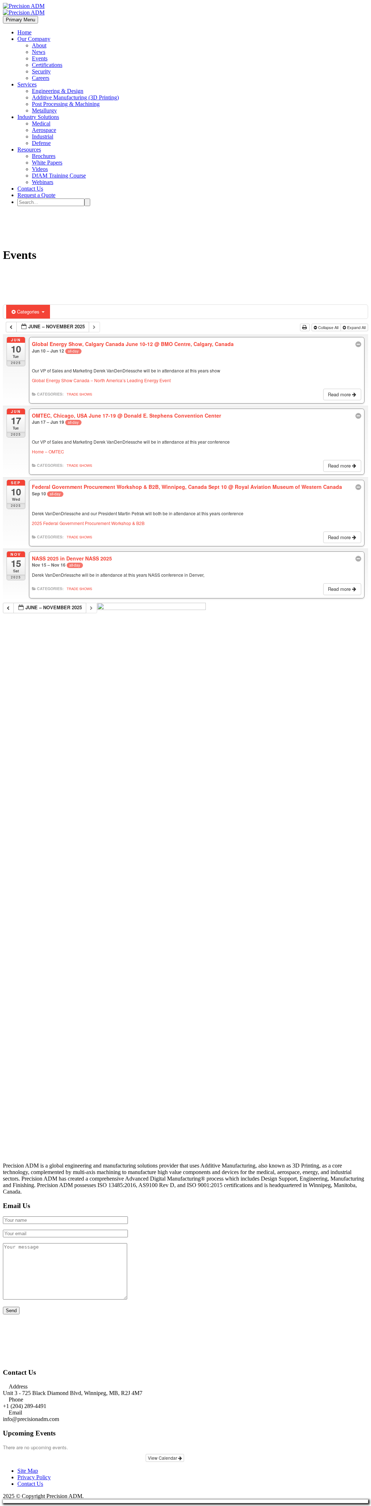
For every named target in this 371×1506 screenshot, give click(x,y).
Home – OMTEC (48, 451)
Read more (340, 394)
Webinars (42, 182)
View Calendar (163, 1458)
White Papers (47, 162)
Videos (40, 169)
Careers (40, 78)
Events (39, 58)
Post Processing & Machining (66, 104)
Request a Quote (36, 195)
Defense (41, 143)
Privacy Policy (34, 1477)
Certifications (47, 65)
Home (24, 32)
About (39, 45)
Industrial (42, 136)
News (38, 52)
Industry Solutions (38, 117)
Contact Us (30, 188)
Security (41, 71)
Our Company (33, 39)
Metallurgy (44, 110)
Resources (29, 149)
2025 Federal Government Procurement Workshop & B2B (88, 523)
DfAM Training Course (59, 175)
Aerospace (44, 130)
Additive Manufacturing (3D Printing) (75, 97)
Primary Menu (20, 19)
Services (27, 84)
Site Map (27, 1471)
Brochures (43, 156)
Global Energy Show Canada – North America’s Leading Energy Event (101, 380)
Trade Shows (79, 394)
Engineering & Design (57, 91)
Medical (41, 123)
